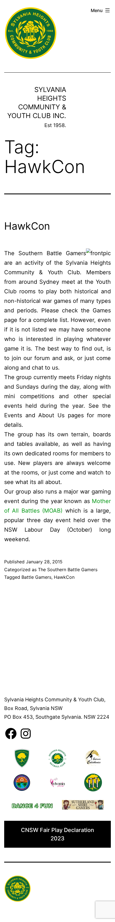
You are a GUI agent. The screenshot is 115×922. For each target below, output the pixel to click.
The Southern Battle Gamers (67, 569)
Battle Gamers (36, 577)
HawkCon (27, 226)
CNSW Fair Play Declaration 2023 (57, 834)
